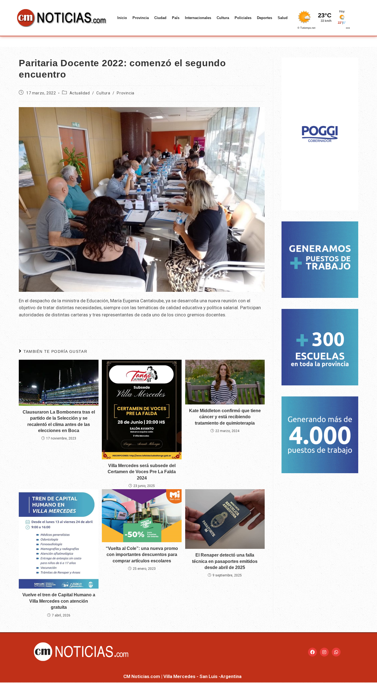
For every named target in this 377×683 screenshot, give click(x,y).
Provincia (140, 18)
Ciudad (160, 18)
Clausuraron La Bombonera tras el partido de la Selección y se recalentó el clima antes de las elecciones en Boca (59, 421)
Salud (283, 18)
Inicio (122, 18)
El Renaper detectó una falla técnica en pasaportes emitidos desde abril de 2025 (224, 561)
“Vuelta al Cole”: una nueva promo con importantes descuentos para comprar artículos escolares (142, 554)
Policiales (243, 18)
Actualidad (80, 93)
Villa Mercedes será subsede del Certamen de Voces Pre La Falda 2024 (142, 471)
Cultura (223, 18)
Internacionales (198, 18)
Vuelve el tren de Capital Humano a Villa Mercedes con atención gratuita (58, 601)
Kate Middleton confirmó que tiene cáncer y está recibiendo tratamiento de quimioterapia (225, 416)
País (175, 18)
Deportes (264, 18)
